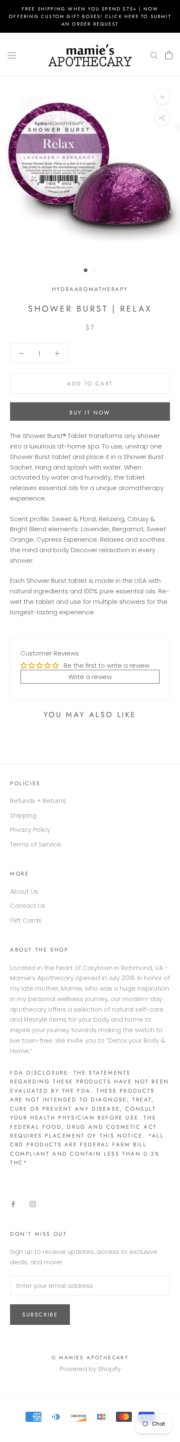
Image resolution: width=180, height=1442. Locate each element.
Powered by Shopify (90, 1368)
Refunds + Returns (38, 800)
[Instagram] (33, 1204)
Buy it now (90, 413)
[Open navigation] (12, 55)
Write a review (90, 676)
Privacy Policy (30, 829)
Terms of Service (35, 844)
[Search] (154, 54)
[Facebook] (13, 1204)
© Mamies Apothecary (90, 1357)
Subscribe (40, 1315)
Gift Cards (25, 920)
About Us (24, 891)
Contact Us (27, 905)
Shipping (23, 815)
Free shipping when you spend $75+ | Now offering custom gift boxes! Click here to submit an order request (90, 16)
